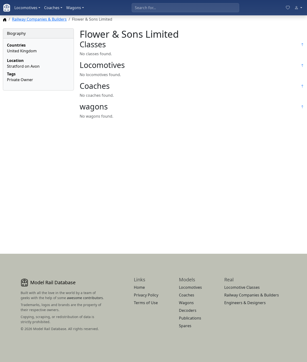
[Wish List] (288, 7)
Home (139, 287)
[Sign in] (298, 7)
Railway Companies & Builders (39, 19)
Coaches (51, 7)
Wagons (73, 7)
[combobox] (185, 7)
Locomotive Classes (242, 287)
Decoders (187, 310)
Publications (190, 318)
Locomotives (25, 7)
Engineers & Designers (245, 302)
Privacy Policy (146, 295)
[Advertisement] (38, 166)
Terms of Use (146, 302)
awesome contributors (85, 298)
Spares (185, 325)
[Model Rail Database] (7, 7)
